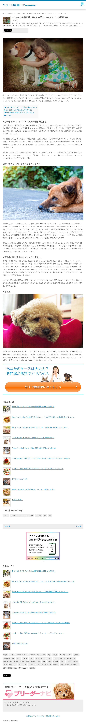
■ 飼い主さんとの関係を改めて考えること (18, 110)
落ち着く (55, 661)
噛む (49, 655)
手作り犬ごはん (23, 668)
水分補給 (33, 661)
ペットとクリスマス (59, 658)
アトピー (5, 515)
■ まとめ (7, 115)
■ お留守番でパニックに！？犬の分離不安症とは (20, 107)
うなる (11, 655)
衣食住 (49, 661)
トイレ (62, 661)
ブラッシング (22, 664)
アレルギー (14, 515)
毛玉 (70, 655)
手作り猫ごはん (7, 661)
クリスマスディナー (72, 661)
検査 (32, 515)
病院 (40, 515)
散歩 (10, 664)
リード (22, 661)
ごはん (65, 655)
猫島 (13, 658)
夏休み (39, 655)
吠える (5, 655)
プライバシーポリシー (39, 716)
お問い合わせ (56, 716)
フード (21, 515)
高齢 (44, 661)
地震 (62, 664)
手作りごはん (75, 664)
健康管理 (32, 655)
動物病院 (55, 664)
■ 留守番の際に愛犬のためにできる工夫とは (19, 112)
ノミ (15, 664)
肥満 (44, 655)
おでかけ (76, 655)
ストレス (40, 664)
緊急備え (69, 658)
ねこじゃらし (39, 658)
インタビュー (32, 664)
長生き (67, 664)
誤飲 (4, 668)
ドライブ (54, 655)
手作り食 (25, 658)
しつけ (18, 658)
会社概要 (48, 716)
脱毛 (49, 515)
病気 (15, 668)
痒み (45, 515)
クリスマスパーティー (21, 655)
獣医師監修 (6, 658)
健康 (39, 661)
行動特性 (32, 668)
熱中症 (31, 658)
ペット (27, 515)
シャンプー (48, 658)
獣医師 (10, 668)
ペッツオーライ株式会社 (10, 721)
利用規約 (29, 716)
